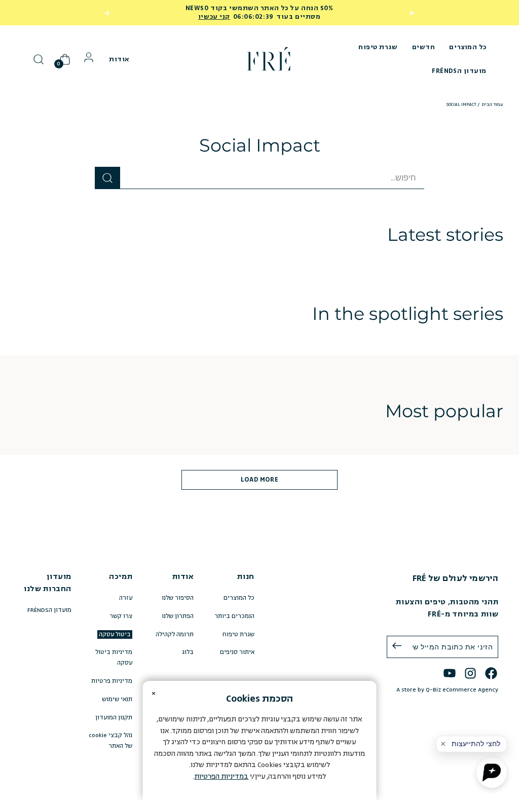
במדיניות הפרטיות (221, 776)
